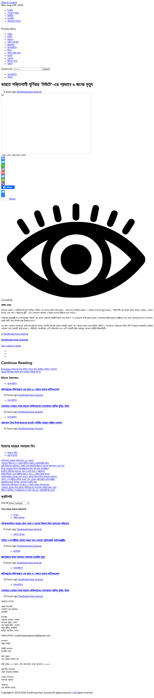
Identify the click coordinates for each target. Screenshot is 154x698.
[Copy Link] (77, 169)
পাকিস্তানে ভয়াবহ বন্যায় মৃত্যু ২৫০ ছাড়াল (17, 460)
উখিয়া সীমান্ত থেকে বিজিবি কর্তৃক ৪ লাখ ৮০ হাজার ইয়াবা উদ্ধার (25, 474)
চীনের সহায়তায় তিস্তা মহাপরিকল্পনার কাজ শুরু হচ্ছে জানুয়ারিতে (25, 468)
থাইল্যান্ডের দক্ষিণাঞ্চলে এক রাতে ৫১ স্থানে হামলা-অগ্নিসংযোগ (30, 389)
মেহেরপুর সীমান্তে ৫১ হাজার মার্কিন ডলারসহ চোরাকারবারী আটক (25, 463)
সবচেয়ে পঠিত (12, 452)
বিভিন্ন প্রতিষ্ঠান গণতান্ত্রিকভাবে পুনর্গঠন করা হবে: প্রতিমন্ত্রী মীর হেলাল (28, 490)
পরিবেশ (10, 63)
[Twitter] (77, 162)
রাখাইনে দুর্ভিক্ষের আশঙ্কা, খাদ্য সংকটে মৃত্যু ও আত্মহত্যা (23, 471)
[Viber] (77, 183)
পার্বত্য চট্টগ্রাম (12, 42)
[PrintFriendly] (77, 180)
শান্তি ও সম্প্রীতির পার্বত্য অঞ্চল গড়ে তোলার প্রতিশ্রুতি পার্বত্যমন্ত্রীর (28, 479)
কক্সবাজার (10, 45)
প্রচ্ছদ (9, 34)
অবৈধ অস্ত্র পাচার (14, 53)
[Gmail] (77, 173)
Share (12, 199)
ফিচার (9, 50)
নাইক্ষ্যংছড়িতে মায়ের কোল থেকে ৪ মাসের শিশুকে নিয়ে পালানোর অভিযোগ (29, 476)
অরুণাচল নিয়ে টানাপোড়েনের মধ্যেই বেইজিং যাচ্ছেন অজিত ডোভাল (31, 422)
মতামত (9, 55)
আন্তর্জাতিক (12, 47)
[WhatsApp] (77, 165)
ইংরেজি (10, 10)
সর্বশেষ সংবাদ (12, 455)
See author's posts (11, 346)
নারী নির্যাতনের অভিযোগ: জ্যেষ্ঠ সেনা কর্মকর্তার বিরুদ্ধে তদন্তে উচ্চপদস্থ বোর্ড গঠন (32, 466)
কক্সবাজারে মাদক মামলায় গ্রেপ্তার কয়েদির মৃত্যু (19, 482)
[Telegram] (77, 192)
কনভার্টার (10, 18)
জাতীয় (9, 36)
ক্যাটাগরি (4, 503)
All (74, 692)
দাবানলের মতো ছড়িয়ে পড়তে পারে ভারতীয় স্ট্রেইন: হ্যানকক (29, 369)
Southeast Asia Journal (29, 92)
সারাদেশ (10, 39)
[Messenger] (77, 176)
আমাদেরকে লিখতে (14, 21)
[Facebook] (77, 158)
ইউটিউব (10, 15)
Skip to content (9, 2)
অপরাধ (15, 515)
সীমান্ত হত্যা (12, 61)
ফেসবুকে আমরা (13, 13)
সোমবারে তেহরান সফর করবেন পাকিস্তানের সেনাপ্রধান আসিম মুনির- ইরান (35, 406)
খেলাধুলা (10, 58)
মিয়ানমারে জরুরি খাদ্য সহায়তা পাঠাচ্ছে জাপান (21, 372)
